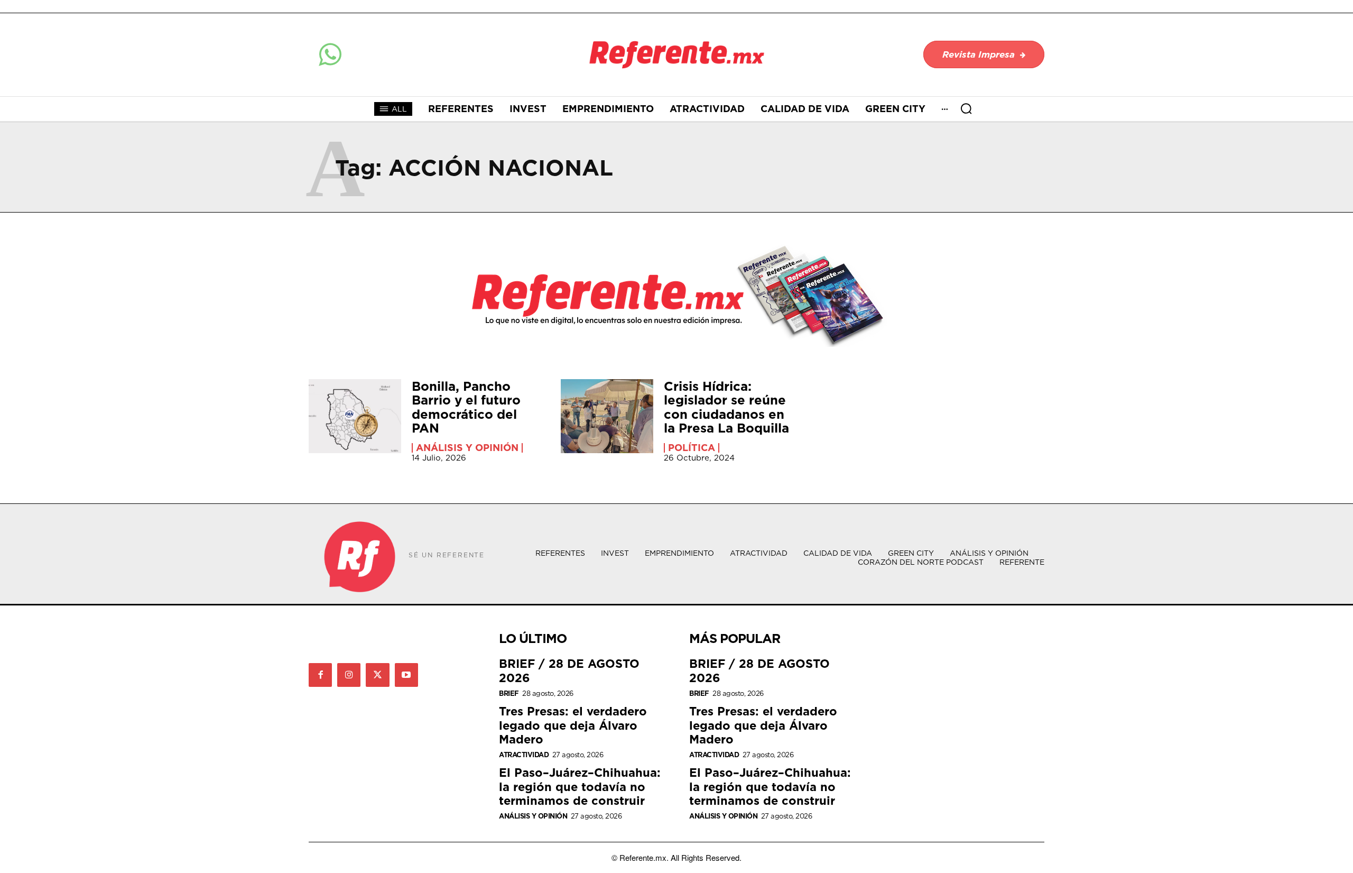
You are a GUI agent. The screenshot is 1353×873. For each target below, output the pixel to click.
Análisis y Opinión (467, 448)
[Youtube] (406, 674)
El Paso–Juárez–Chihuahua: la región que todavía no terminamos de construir (580, 786)
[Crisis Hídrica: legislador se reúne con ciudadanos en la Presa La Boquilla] (607, 416)
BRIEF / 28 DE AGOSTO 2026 (569, 670)
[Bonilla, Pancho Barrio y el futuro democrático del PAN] (355, 416)
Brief (509, 693)
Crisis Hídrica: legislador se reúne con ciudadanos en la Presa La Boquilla (726, 407)
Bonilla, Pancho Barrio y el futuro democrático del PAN (466, 407)
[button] (966, 108)
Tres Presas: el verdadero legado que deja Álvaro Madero (573, 725)
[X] (377, 674)
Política (691, 448)
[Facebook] (320, 674)
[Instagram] (348, 674)
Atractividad (524, 754)
